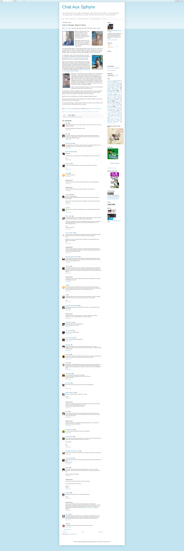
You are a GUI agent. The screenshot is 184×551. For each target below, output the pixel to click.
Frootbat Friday (110, 94)
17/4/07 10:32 (68, 262)
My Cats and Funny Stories (95, 108)
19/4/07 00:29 (68, 510)
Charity (115, 85)
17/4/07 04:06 (68, 130)
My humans (112, 102)
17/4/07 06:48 (68, 159)
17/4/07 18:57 (68, 417)
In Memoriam (119, 95)
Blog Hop (111, 81)
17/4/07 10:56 (68, 273)
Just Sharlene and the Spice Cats (72, 450)
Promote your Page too (111, 70)
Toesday (115, 115)
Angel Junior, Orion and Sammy (71, 305)
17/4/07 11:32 (68, 301)
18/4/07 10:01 (68, 498)
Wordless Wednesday (113, 121)
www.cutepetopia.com (89, 507)
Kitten (111, 97)
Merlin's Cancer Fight (71, 18)
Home (62, 18)
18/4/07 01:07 (68, 488)
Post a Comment (67, 529)
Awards (113, 80)
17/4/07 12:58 (68, 333)
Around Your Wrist (69, 436)
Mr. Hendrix (67, 354)
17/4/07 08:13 (68, 183)
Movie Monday (119, 101)
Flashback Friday (116, 93)
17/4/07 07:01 (68, 169)
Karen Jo (67, 514)
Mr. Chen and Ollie (69, 458)
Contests (117, 86)
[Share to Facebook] (73, 115)
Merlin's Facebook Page (83, 18)
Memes (118, 99)
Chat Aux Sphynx (78, 7)
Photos (109, 106)
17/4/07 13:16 (68, 350)
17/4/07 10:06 (68, 229)
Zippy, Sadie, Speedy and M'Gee (71, 256)
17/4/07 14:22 (68, 379)
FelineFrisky (67, 163)
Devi (119, 87)
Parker (66, 411)
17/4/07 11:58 (68, 310)
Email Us (104, 18)
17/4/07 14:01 (68, 369)
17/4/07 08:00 (68, 176)
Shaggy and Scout (69, 322)
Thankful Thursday (117, 112)
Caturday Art (109, 85)
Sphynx (65, 111)
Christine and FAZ (69, 143)
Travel (120, 116)
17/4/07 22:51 (68, 454)
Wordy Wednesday (110, 122)
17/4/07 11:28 (68, 291)
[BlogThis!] (70, 115)
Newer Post (65, 531)
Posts (110, 45)
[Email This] (68, 115)
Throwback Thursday (111, 114)
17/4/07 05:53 (68, 139)
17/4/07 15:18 (68, 398)
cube (66, 523)
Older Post (101, 531)
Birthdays (120, 80)
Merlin (109, 101)
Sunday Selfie (115, 111)
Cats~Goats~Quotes (69, 337)
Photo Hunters (115, 105)
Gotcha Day (120, 94)
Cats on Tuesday (95, 111)
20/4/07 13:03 (68, 527)
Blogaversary (118, 81)
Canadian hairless (76, 111)
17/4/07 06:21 (68, 147)
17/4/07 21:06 (68, 447)
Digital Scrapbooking (95, 18)
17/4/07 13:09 (68, 341)
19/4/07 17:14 (68, 519)
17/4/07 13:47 (68, 358)
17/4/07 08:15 (68, 190)
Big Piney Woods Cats (69, 392)
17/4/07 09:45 (68, 212)
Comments (111, 47)
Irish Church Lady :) (69, 429)
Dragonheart (111, 90)
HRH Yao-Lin (68, 383)
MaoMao (67, 467)
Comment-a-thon (110, 86)
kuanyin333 (67, 344)
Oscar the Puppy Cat (69, 232)
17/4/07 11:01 (68, 281)
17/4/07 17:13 (68, 407)
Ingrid (66, 123)
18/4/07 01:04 (68, 475)
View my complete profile (112, 39)
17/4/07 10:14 (68, 243)
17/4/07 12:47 (68, 326)
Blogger (109, 541)
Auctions (108, 80)
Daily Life (109, 87)
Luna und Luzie (68, 373)
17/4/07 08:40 (68, 203)
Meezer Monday (113, 98)
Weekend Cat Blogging (115, 120)
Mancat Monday (118, 97)
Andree (66, 362)
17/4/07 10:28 (68, 252)
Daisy (66, 133)
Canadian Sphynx (70, 111)
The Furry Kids (68, 216)
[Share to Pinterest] (74, 115)
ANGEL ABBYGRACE (69, 151)
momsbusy (67, 266)
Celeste (67, 173)
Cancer (115, 83)
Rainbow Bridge (119, 106)
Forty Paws (67, 492)
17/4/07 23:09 (68, 463)
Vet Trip (115, 119)
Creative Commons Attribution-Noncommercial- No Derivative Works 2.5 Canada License (113, 197)
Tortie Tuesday (114, 116)
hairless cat (85, 111)
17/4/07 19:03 (68, 425)
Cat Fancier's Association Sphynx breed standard (77, 57)
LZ (65, 294)
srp (66, 285)
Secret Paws (114, 109)
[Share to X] (71, 115)
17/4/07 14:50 (68, 388)
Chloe (120, 85)
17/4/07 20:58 (68, 432)
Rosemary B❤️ (68, 194)
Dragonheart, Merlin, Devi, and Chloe (115, 31)
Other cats (115, 103)
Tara (66, 207)
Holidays (111, 95)
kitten (82, 111)
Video (121, 119)
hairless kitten (90, 111)
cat (80, 111)
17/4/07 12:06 (68, 318)
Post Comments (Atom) (71, 534)
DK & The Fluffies (69, 330)
